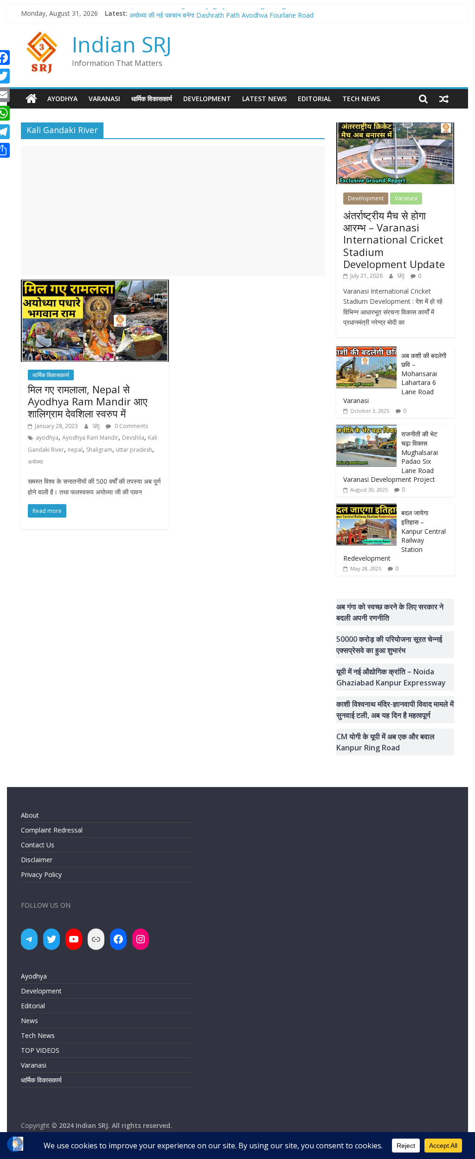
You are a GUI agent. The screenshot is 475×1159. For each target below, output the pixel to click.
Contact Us (37, 844)
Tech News (361, 98)
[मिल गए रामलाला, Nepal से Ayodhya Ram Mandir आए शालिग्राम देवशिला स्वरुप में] (95, 285)
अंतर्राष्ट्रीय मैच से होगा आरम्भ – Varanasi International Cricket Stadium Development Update (394, 239)
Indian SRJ (122, 44)
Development (207, 98)
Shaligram (99, 450)
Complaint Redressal (52, 830)
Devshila (133, 438)
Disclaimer (36, 859)
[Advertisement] (173, 211)
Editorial (314, 98)
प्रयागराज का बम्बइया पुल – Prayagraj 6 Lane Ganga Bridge (209, 12)
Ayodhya (62, 98)
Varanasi (104, 98)
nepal (75, 450)
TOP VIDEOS (40, 1050)
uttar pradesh (134, 450)
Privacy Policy (41, 874)
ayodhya (47, 438)
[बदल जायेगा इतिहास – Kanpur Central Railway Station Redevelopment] (366, 508)
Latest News (264, 98)
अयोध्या (35, 462)
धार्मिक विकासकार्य (151, 98)
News (29, 1020)
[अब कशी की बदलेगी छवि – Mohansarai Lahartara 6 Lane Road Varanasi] (366, 351)
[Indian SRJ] (31, 99)
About (30, 815)
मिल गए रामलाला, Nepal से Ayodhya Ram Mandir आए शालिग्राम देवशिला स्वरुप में (88, 401)
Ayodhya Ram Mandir (90, 438)
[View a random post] (444, 99)
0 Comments (130, 426)
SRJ (96, 426)
